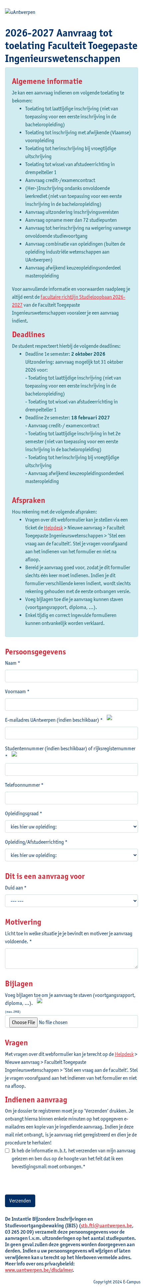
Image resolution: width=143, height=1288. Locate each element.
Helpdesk (53, 527)
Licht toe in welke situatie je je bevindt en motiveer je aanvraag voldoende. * (68, 937)
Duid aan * (16, 888)
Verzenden (20, 1200)
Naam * (12, 663)
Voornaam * (17, 691)
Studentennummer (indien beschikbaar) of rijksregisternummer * (70, 752)
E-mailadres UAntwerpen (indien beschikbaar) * (54, 720)
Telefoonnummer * (24, 785)
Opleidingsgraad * (23, 813)
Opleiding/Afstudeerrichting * (36, 842)
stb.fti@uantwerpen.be (106, 1225)
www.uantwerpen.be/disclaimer (38, 1270)
